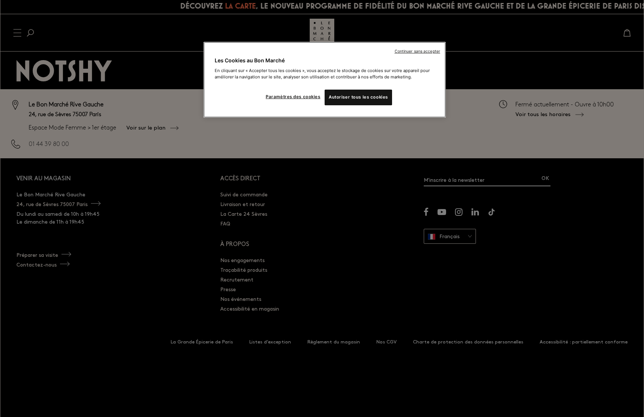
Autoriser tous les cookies (358, 97)
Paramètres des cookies (293, 96)
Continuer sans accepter (417, 51)
